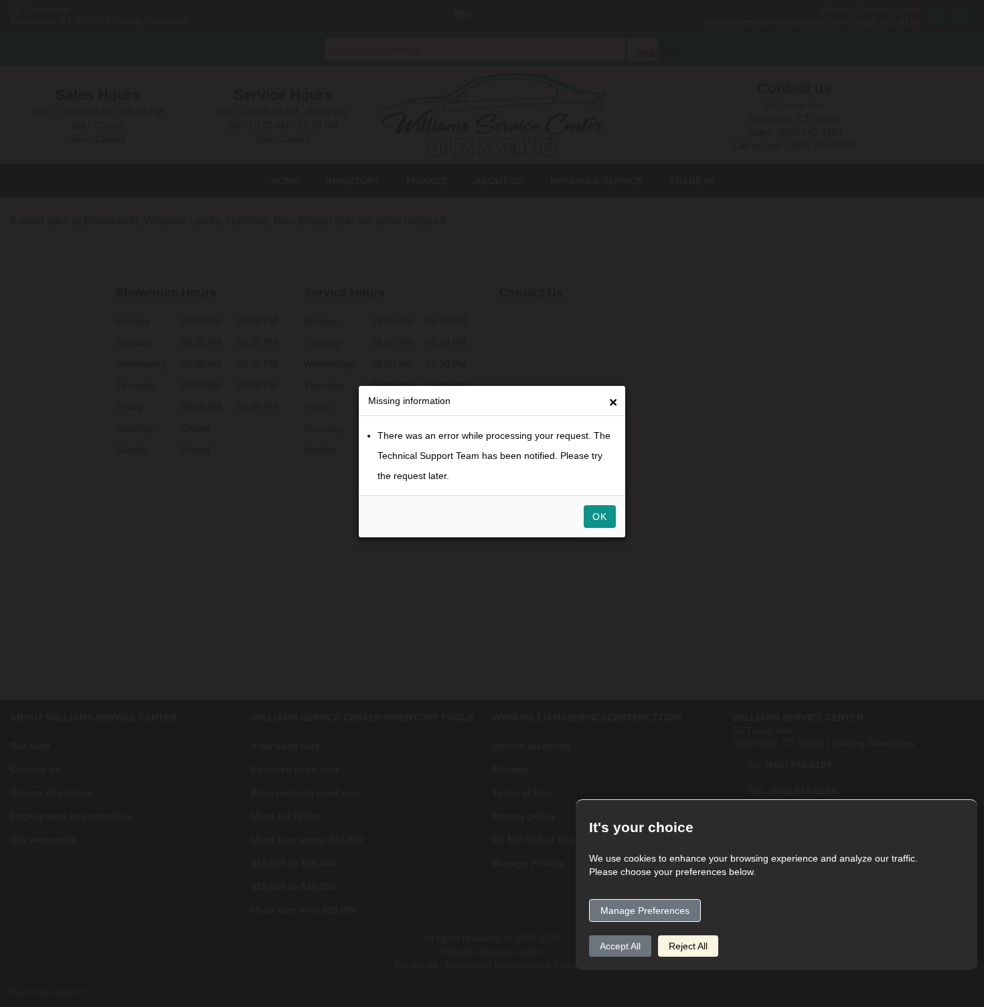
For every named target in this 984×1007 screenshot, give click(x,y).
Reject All (688, 946)
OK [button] (599, 516)
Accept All (620, 946)
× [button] (613, 402)
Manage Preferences (644, 910)
